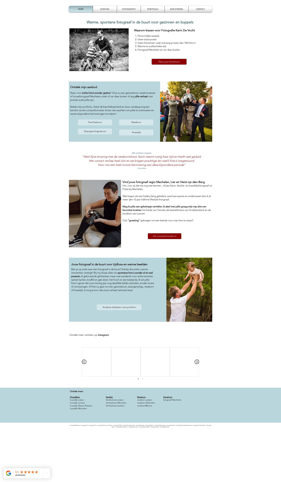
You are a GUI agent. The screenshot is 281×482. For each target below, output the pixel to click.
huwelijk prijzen (77, 399)
